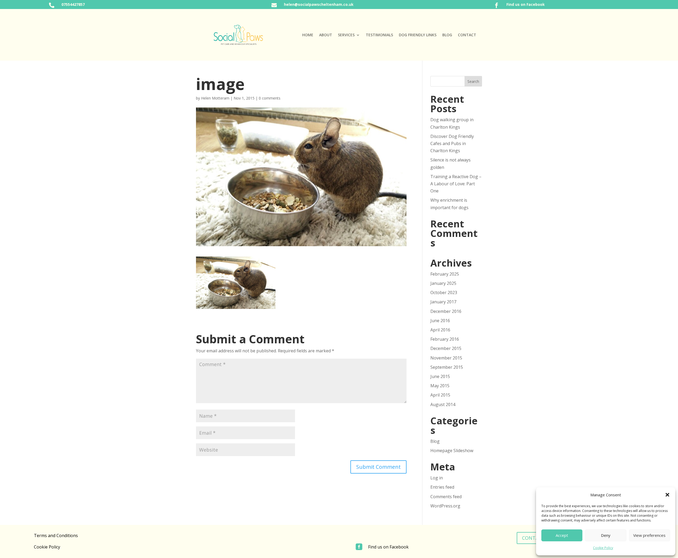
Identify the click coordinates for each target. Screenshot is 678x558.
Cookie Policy (603, 548)
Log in (436, 478)
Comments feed (446, 497)
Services (346, 35)
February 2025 (444, 274)
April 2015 (440, 395)
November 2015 (446, 358)
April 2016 (440, 330)
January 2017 (443, 302)
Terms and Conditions (56, 535)
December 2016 (445, 311)
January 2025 (443, 283)
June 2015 (440, 376)
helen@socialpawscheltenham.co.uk (319, 4)
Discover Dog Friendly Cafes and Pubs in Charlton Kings (452, 143)
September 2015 (446, 367)
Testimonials (379, 35)
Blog (447, 35)
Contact (467, 35)
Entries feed (442, 487)
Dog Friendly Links (417, 35)
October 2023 (443, 292)
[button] (667, 494)
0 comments (269, 98)
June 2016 (440, 320)
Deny (605, 535)
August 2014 (442, 404)
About (325, 35)
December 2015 (445, 348)
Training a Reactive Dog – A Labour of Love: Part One (455, 184)
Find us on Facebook (525, 4)
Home (307, 35)
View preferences (649, 535)
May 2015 (439, 386)
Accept (562, 535)
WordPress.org (445, 506)
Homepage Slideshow (451, 450)
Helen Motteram (215, 98)
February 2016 (444, 339)
